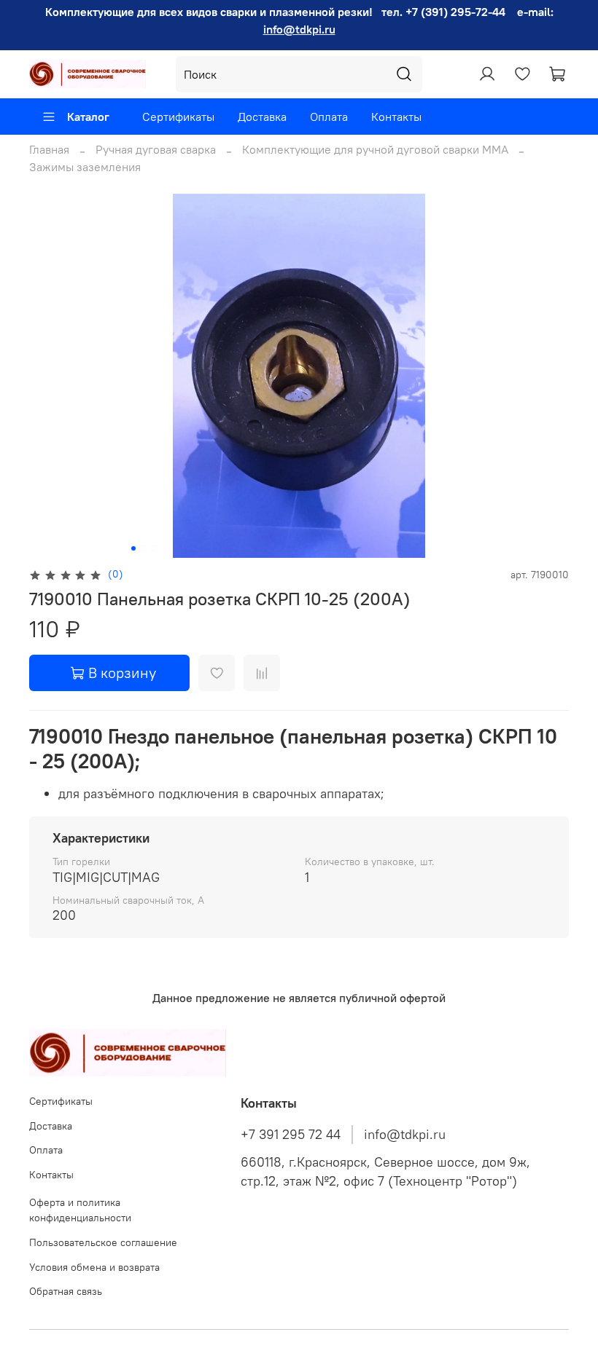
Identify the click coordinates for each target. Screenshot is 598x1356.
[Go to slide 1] (133, 548)
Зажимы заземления (85, 166)
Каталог (88, 116)
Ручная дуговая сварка (156, 149)
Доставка (262, 116)
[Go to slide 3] (154, 548)
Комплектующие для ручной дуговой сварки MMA (375, 149)
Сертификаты (178, 116)
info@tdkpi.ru (299, 29)
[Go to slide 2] (143, 548)
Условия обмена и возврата (94, 1267)
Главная (49, 149)
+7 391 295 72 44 (291, 1135)
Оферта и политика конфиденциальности (80, 1210)
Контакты (396, 116)
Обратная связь (65, 1291)
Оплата (329, 116)
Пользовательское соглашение (103, 1242)
